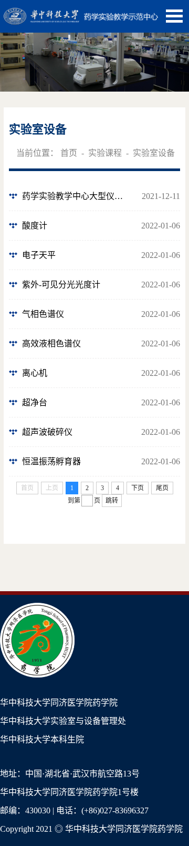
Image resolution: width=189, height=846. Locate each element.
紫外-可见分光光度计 (61, 284)
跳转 (112, 500)
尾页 (162, 488)
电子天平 (39, 255)
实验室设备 (154, 152)
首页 (68, 152)
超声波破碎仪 (47, 431)
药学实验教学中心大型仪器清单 (75, 196)
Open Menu (174, 16)
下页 (137, 488)
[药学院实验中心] (81, 13)
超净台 (34, 402)
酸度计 (34, 225)
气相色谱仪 (43, 314)
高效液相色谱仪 (51, 343)
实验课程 (105, 152)
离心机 (34, 373)
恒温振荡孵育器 (51, 461)
